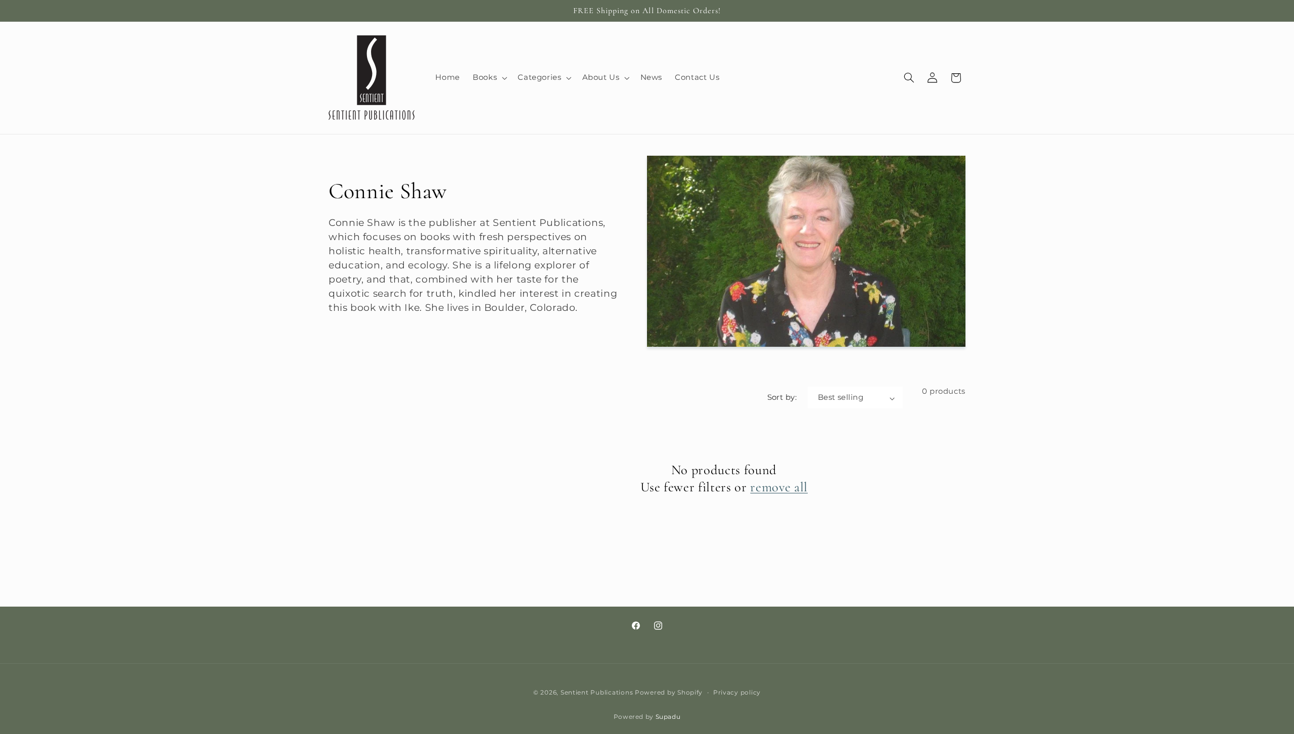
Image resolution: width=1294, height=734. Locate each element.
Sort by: (782, 397)
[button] (489, 78)
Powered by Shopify (669, 692)
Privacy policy (737, 692)
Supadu (668, 716)
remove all (779, 487)
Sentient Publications (597, 692)
